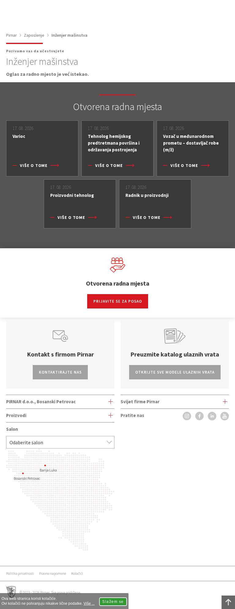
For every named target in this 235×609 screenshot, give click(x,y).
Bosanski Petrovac (27, 478)
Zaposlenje (34, 35)
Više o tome (33, 165)
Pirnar (11, 35)
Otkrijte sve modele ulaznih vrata (174, 372)
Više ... (89, 603)
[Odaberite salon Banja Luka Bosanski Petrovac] (60, 442)
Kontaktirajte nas (60, 372)
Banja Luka (48, 470)
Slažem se (113, 602)
